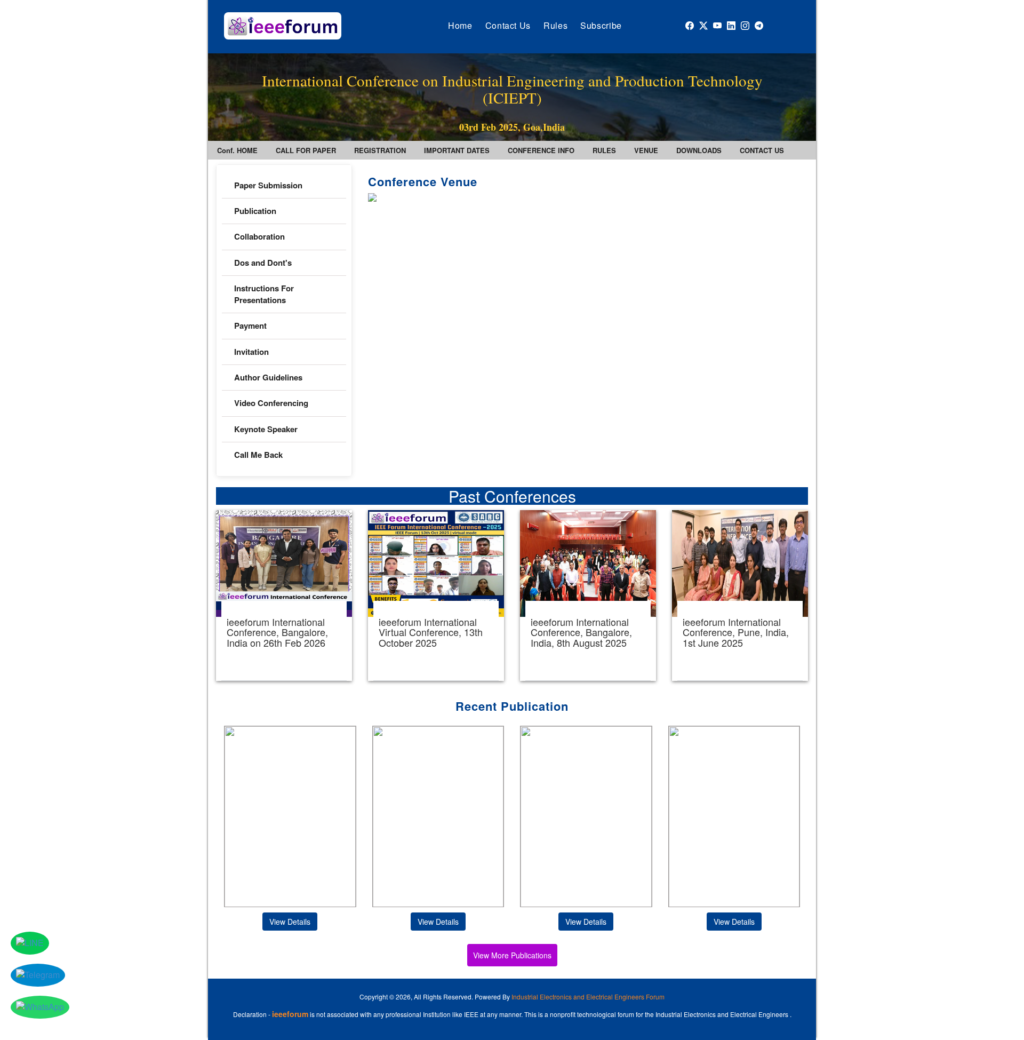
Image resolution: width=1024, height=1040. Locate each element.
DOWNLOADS (699, 150)
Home (460, 25)
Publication (255, 211)
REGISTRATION (380, 150)
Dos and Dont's (263, 262)
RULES (604, 150)
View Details (289, 921)
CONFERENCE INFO (541, 150)
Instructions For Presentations (264, 293)
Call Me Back (258, 455)
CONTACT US (762, 150)
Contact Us (508, 25)
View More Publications (512, 955)
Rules (555, 25)
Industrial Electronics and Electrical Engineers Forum (588, 996)
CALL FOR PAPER (306, 150)
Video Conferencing (272, 403)
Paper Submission (268, 185)
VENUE (646, 150)
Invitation (251, 352)
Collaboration (259, 236)
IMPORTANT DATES (457, 150)
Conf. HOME (237, 150)
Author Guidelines (268, 377)
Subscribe (601, 25)
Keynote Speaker (266, 429)
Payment (250, 325)
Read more (284, 595)
